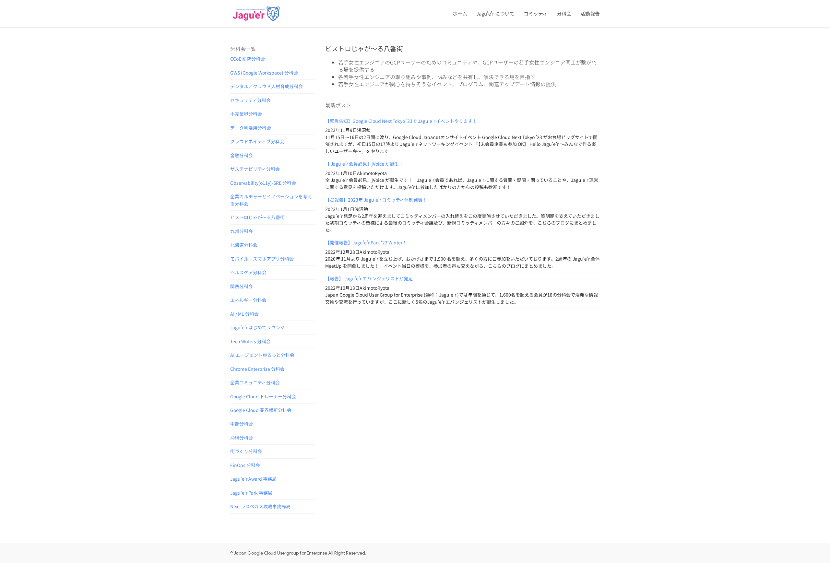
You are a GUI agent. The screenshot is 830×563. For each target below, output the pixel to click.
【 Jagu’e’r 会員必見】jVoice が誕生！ (364, 163)
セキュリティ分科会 (250, 100)
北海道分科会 (243, 244)
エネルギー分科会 (248, 300)
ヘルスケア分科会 (248, 272)
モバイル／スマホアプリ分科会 (262, 258)
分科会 (564, 13)
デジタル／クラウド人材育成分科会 (266, 86)
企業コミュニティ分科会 (255, 382)
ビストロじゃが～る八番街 (257, 217)
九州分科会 (241, 231)
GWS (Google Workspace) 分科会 (264, 72)
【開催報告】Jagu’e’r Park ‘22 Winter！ (366, 242)
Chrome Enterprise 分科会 (257, 369)
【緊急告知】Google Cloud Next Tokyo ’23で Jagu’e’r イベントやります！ (401, 121)
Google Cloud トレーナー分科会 (263, 396)
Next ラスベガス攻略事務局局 (260, 506)
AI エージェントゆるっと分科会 (262, 355)
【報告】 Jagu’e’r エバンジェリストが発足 (369, 278)
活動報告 (590, 13)
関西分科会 (241, 286)
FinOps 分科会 (245, 465)
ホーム (460, 13)
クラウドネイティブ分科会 (257, 141)
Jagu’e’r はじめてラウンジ (257, 327)
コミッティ (536, 13)
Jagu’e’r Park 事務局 (251, 492)
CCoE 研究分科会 (247, 58)
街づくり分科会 (246, 451)
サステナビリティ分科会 (255, 169)
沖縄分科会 (241, 437)
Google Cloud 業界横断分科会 (260, 410)
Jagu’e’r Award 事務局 (253, 478)
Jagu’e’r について (495, 13)
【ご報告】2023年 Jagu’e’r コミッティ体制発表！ (376, 199)
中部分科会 (241, 423)
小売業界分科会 (246, 114)
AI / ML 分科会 (244, 314)
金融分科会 (241, 155)
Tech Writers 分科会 (250, 341)
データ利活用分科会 (250, 127)
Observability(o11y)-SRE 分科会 (263, 183)
